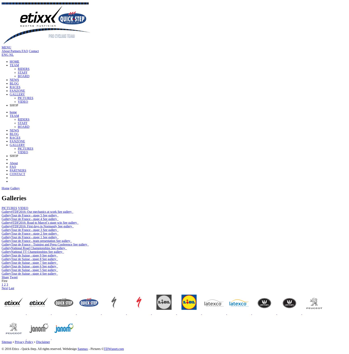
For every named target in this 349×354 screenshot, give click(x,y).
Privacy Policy (24, 342)
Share (5, 277)
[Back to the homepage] (46, 44)
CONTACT (17, 174)
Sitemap (7, 342)
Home (5, 188)
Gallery (15, 188)
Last (11, 288)
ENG (5, 54)
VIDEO (23, 101)
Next (5, 288)
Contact (34, 51)
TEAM (14, 65)
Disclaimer (43, 342)
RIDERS (23, 69)
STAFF (22, 72)
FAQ (25, 51)
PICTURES (25, 98)
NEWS (14, 80)
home (13, 112)
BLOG (14, 83)
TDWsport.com (114, 349)
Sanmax (83, 349)
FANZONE (17, 90)
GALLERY (17, 94)
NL (11, 54)
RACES (15, 87)
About (6, 51)
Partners (16, 51)
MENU (6, 47)
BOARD (23, 76)
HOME (14, 61)
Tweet (14, 277)
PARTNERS (18, 170)
